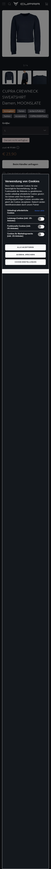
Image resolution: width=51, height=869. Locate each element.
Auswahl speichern (25, 254)
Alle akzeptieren (25, 247)
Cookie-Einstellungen (25, 262)
